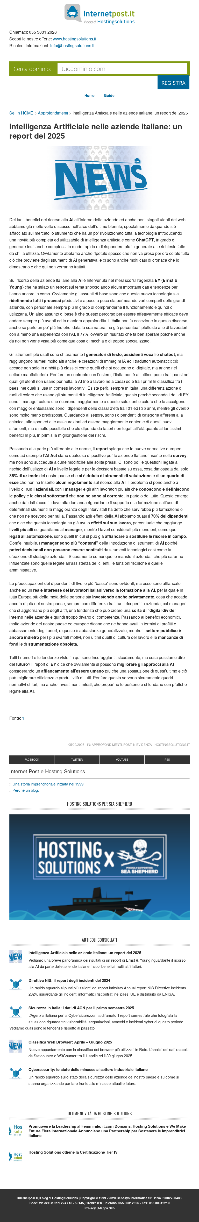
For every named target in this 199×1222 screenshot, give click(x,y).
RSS (167, 759)
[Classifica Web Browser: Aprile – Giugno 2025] (19, 1048)
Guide (109, 95)
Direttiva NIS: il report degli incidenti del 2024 (69, 980)
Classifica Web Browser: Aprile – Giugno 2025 (70, 1042)
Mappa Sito (106, 1208)
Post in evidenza (137, 744)
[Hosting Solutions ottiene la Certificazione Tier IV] (19, 1158)
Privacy (90, 1208)
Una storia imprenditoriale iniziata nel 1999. (48, 784)
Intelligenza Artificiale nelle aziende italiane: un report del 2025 (85, 952)
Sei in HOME (21, 113)
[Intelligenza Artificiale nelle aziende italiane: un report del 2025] (19, 959)
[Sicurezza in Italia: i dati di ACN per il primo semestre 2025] (19, 1014)
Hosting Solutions (65, 1198)
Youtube (122, 759)
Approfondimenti (53, 113)
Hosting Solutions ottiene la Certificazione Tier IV (73, 1152)
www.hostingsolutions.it (74, 39)
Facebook (32, 759)
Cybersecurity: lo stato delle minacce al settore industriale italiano (88, 1069)
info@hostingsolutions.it (72, 45)
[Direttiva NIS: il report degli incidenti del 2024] (19, 987)
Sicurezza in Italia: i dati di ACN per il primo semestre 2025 (81, 1008)
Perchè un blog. (25, 790)
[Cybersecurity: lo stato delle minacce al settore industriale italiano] (19, 1076)
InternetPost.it (99, 14)
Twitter (77, 759)
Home (89, 95)
